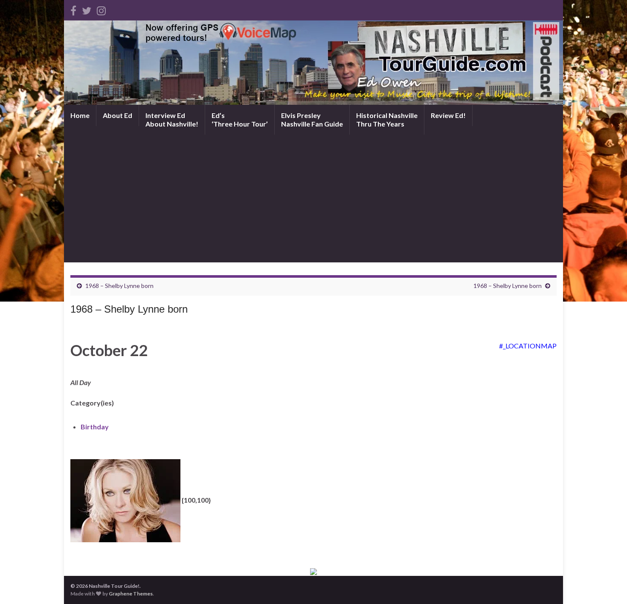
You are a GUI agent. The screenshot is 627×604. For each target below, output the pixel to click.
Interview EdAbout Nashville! (171, 119)
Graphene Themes (131, 593)
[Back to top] (607, 584)
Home (80, 115)
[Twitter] (86, 9)
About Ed (117, 115)
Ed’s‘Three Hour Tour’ (240, 119)
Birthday (95, 427)
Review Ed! (448, 115)
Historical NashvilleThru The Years (387, 119)
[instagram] (101, 9)
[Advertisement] (313, 198)
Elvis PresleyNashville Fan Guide (312, 119)
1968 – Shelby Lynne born (119, 285)
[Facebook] (73, 9)
